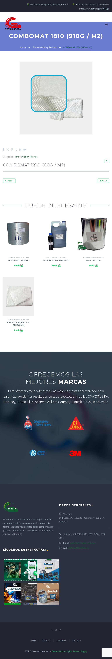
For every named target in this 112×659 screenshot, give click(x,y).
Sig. (102, 180)
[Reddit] (24, 149)
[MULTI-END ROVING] (18, 234)
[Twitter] (8, 149)
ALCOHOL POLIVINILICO (56, 260)
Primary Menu (106, 24)
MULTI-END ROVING (18, 260)
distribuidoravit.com (78, 547)
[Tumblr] (16, 149)
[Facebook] (99, 9)
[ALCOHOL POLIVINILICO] (56, 234)
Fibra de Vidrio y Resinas (25, 156)
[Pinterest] (12, 149)
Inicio (33, 641)
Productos (61, 641)
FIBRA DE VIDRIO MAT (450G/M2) (19, 323)
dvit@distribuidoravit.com (83, 542)
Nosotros (46, 641)
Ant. (10, 180)
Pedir (17, 265)
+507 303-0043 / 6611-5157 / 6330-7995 (92, 4)
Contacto (76, 641)
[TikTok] (107, 9)
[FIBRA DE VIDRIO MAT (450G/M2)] (18, 296)
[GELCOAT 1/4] (93, 234)
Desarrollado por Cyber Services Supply (69, 651)
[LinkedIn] (20, 149)
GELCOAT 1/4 (93, 260)
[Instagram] (103, 9)
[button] (107, 161)
